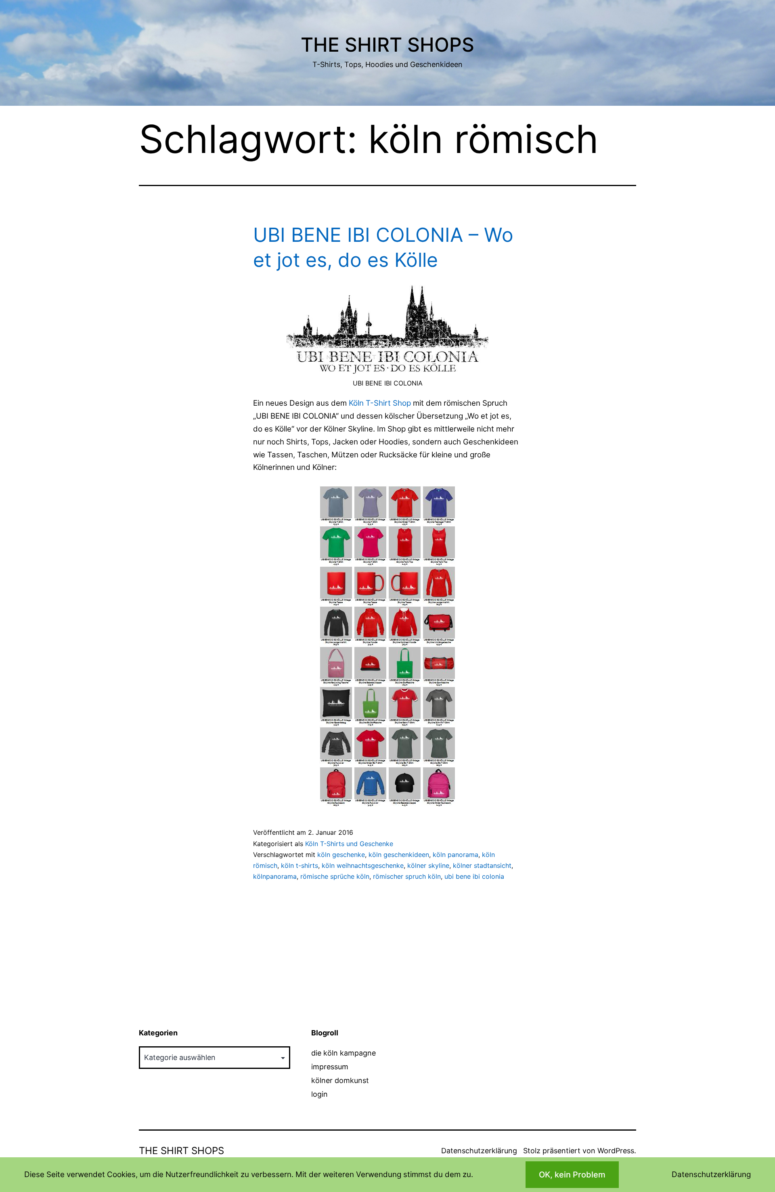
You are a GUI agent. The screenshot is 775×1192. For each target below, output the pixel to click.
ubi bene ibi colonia (474, 876)
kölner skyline (428, 865)
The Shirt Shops (387, 45)
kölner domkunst (340, 1080)
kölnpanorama (275, 876)
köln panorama (455, 855)
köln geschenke (341, 855)
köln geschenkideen (399, 855)
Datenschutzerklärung (479, 1150)
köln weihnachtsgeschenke (363, 865)
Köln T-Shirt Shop (380, 403)
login (319, 1094)
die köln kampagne (343, 1053)
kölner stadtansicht (482, 865)
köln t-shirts (299, 865)
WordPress (615, 1150)
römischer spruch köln (407, 876)
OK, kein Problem (572, 1174)
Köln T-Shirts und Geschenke (349, 844)
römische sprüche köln (334, 876)
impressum (329, 1066)
